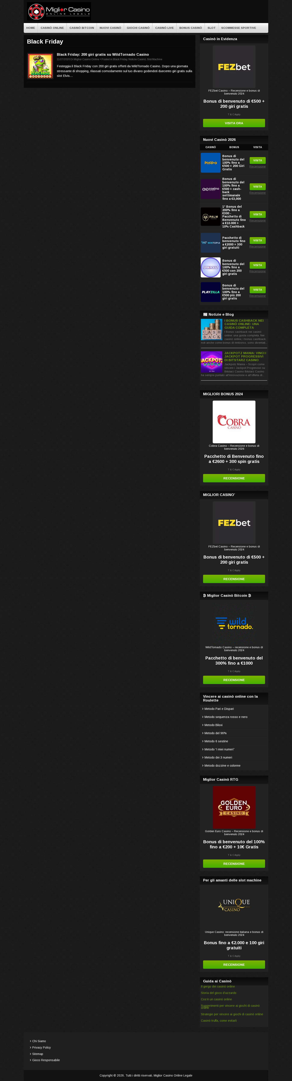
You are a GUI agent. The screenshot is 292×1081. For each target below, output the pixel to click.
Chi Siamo (39, 1041)
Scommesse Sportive (238, 27)
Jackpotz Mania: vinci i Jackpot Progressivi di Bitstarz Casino (245, 356)
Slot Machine (154, 59)
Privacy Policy (41, 1047)
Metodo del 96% (216, 733)
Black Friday (120, 59)
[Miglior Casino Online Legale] (59, 20)
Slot (212, 27)
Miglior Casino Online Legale (173, 1075)
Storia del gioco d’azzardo (218, 993)
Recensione (257, 166)
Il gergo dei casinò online (218, 986)
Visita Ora (234, 123)
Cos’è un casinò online (216, 999)
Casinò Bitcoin (81, 27)
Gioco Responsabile (46, 1060)
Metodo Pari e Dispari (219, 708)
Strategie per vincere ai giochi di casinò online (232, 1014)
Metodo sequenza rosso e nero (226, 717)
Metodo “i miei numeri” (219, 749)
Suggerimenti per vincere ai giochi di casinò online (230, 1007)
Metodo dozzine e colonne (222, 765)
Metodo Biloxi (214, 725)
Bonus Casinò (190, 27)
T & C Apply (234, 114)
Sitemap (37, 1054)
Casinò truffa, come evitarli (219, 1020)
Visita (257, 160)
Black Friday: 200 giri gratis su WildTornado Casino (103, 55)
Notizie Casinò (137, 59)
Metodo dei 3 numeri (218, 757)
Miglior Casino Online (86, 59)
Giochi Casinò (138, 27)
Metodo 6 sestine (216, 741)
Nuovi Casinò (110, 27)
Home (30, 27)
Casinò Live (164, 27)
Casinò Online (52, 27)
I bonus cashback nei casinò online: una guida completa (244, 324)
